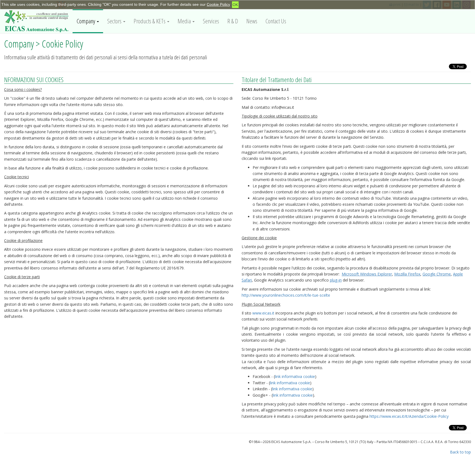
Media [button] (185, 21)
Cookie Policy (218, 4)
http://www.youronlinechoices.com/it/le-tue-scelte (286, 295)
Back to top (460, 452)
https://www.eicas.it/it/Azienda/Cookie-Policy (409, 416)
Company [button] (86, 21)
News (251, 21)
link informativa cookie (295, 376)
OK (235, 4)
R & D (232, 21)
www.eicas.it (263, 313)
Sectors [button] (115, 21)
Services (211, 21)
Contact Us (276, 21)
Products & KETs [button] (150, 21)
